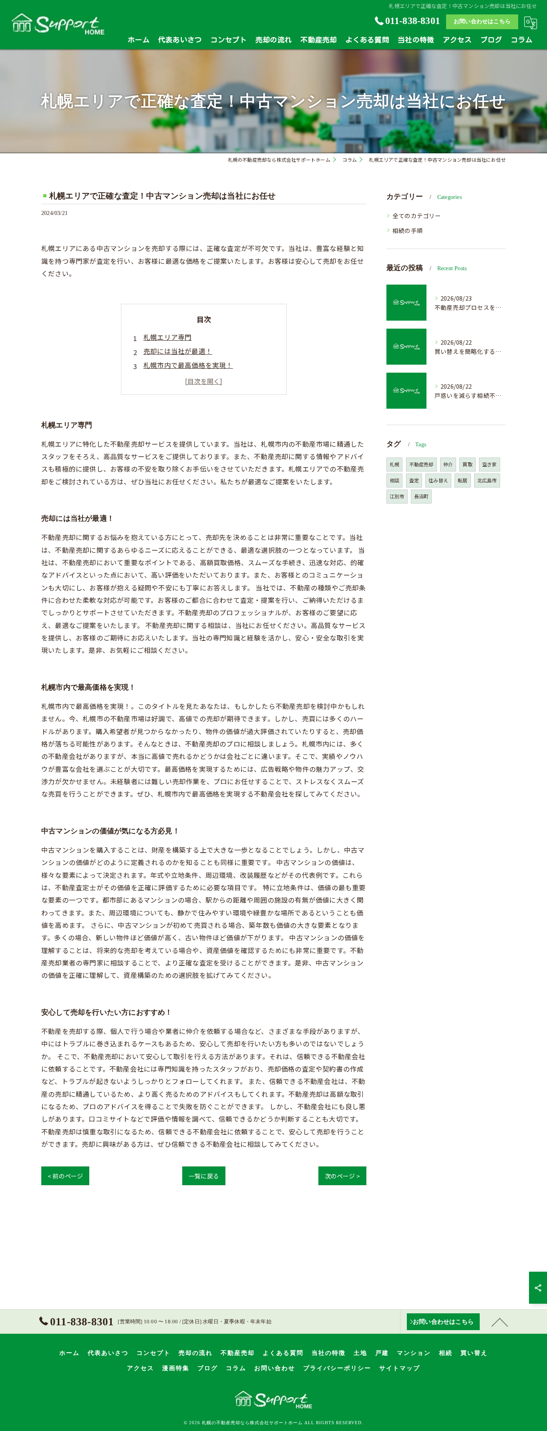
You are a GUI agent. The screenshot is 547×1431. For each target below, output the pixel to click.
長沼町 (421, 496)
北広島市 (487, 480)
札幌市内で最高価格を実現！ (188, 365)
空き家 (489, 464)
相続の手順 (407, 230)
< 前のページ (65, 1176)
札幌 (394, 464)
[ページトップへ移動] (500, 1322)
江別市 (397, 496)
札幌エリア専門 (167, 337)
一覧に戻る (204, 1176)
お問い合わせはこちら (482, 21)
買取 (467, 464)
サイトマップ (399, 1368)
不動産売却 (421, 464)
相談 (394, 480)
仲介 (448, 464)
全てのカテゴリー (416, 215)
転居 (462, 480)
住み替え (438, 480)
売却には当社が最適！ (177, 351)
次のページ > (342, 1176)
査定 (414, 480)
